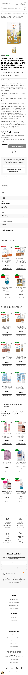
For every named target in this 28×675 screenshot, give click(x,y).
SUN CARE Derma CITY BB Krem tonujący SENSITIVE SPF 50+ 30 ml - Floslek (7, 327)
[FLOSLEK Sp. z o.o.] (5, 3)
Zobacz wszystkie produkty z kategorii (13, 405)
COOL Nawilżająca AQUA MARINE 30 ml (12, 103)
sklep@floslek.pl (14, 662)
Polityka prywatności (14, 602)
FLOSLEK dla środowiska (14, 626)
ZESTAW (6, 72)
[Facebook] (7, 667)
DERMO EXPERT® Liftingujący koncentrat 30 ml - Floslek (7, 493)
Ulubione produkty (14, 646)
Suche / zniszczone (6, 221)
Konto (14, 635)
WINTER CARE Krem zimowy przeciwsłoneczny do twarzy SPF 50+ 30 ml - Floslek (21, 387)
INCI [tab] (13, 176)
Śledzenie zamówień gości (14, 637)
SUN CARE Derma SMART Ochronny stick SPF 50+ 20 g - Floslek (7, 260)
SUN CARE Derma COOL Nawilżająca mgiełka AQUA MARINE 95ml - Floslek (21, 493)
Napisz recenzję (16, 75)
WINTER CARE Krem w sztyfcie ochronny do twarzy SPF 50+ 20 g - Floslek (7, 386)
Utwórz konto (14, 643)
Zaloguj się (14, 640)
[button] (21, 3)
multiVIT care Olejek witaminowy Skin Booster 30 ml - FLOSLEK (21, 435)
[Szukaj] (20, 8)
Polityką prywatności (14, 582)
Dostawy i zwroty (14, 599)
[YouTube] (12, 667)
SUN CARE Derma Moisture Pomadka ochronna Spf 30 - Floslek (21, 289)
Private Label (14, 617)
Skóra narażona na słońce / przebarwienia (12, 217)
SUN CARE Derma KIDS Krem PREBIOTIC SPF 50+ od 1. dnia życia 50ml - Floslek (7, 357)
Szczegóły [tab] (6, 176)
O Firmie (14, 623)
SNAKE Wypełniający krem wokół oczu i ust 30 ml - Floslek (6, 464)
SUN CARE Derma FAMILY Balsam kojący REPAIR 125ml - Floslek (7, 289)
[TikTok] (22, 667)
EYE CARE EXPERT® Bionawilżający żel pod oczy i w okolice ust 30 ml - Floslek (21, 464)
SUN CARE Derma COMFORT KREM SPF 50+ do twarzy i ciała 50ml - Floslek (21, 260)
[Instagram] (17, 667)
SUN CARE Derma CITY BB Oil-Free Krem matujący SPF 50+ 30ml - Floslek (21, 356)
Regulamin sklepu (14, 605)
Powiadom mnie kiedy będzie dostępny (14, 170)
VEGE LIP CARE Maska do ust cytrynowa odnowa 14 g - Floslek (7, 435)
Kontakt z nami (14, 608)
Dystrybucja (14, 620)
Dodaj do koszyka (17, 146)
